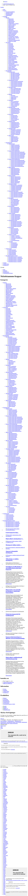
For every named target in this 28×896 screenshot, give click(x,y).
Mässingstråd (11, 27)
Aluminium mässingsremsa (16, 186)
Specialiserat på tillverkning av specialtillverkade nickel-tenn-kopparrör (14, 568)
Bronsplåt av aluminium (16, 129)
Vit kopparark (14, 242)
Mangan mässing (11, 175)
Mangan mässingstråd (15, 181)
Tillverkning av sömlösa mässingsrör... (12, 559)
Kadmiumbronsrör (14, 127)
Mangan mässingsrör (15, 182)
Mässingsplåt (11, 20)
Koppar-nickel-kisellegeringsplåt (17, 160)
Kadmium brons (11, 121)
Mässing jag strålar (12, 41)
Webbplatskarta (11, 721)
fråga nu (2, 718)
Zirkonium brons (11, 107)
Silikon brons (11, 135)
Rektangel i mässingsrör (13, 31)
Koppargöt (10, 43)
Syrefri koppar (9, 248)
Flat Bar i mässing (12, 24)
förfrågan (8, 583)
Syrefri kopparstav (12, 252)
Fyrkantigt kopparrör (12, 55)
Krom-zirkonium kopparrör (16, 196)
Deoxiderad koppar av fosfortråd (15, 260)
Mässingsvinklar (11, 35)
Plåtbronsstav (13, 97)
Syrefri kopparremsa (12, 251)
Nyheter (4, 262)
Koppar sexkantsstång (12, 62)
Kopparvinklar (11, 60)
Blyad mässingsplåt (15, 207)
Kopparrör (10, 54)
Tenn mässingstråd (15, 203)
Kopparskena (11, 48)
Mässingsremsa (11, 21)
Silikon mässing (11, 167)
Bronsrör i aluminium (15, 134)
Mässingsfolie (11, 22)
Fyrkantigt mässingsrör (13, 30)
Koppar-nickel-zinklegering (14, 150)
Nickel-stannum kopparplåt (16, 84)
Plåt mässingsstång (15, 202)
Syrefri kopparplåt (12, 249)
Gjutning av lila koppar (15, 236)
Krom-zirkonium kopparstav (17, 194)
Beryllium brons (11, 71)
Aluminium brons (12, 128)
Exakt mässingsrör (12, 34)
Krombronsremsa (14, 116)
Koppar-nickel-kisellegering (14, 159)
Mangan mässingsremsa (16, 178)
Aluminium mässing (12, 183)
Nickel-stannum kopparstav (16, 82)
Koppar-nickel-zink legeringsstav (18, 155)
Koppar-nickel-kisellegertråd (17, 165)
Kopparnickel (3, 722)
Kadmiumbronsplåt (15, 122)
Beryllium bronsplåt (15, 73)
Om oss (4, 10)
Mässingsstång (11, 26)
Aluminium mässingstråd (16, 188)
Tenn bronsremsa (14, 96)
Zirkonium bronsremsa (15, 109)
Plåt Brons (13, 95)
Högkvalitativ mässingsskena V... (14, 538)
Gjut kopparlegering (15, 240)
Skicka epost (3, 725)
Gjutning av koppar (12, 234)
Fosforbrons (10, 100)
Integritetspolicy (18, 721)
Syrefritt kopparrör (12, 254)
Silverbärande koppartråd (16, 223)
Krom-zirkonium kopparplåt (16, 192)
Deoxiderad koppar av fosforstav (15, 259)
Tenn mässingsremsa (15, 200)
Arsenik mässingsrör (15, 219)
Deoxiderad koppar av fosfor (12, 255)
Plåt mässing (10, 198)
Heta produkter (4, 721)
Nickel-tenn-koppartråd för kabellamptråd (13, 614)
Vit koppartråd (14, 246)
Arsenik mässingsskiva (15, 214)
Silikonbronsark (14, 136)
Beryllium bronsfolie (15, 75)
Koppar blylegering (13, 723)
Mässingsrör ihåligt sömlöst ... (14, 545)
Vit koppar (10, 241)
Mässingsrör (10, 29)
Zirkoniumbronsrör (15, 113)
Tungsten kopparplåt (15, 145)
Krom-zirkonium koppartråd (17, 195)
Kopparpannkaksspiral (13, 69)
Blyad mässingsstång (15, 209)
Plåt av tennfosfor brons (16, 88)
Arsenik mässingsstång (15, 218)
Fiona (2, 728)
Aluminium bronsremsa (16, 130)
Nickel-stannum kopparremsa (17, 81)
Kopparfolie (10, 47)
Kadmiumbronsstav (15, 124)
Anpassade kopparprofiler (13, 64)
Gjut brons (13, 239)
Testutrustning (9, 15)
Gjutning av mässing (15, 235)
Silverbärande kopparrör (16, 226)
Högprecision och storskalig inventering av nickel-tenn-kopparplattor (13, 591)
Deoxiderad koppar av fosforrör (14, 261)
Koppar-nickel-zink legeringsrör (17, 157)
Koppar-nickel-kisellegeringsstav (17, 163)
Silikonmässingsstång (15, 172)
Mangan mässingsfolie (15, 179)
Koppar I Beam (11, 67)
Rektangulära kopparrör (13, 56)
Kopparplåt (10, 44)
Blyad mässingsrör (15, 212)
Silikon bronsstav (14, 139)
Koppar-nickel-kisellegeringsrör (17, 166)
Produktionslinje (9, 14)
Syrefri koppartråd (12, 66)
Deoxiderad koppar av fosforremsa (15, 258)
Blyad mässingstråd (15, 211)
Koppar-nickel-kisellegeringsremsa (18, 161)
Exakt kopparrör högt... (12, 532)
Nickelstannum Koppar (13, 80)
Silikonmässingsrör (15, 173)
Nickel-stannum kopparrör (16, 86)
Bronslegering (9, 70)
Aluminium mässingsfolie (16, 187)
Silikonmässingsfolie (15, 170)
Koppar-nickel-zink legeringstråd (17, 156)
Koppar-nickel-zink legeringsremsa (18, 153)
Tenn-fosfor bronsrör (15, 93)
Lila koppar (8, 42)
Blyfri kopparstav (14, 231)
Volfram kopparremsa (15, 146)
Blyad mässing (11, 206)
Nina (2, 726)
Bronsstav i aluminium (15, 132)
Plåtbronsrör (13, 99)
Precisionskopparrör (12, 59)
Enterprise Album (9, 13)
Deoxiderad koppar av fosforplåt (15, 256)
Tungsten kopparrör (15, 149)
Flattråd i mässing (12, 28)
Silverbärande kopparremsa (16, 222)
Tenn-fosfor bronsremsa (16, 89)
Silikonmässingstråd (15, 174)
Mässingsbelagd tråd (5, 723)
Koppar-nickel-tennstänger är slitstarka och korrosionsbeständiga (15, 637)
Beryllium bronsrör (15, 79)
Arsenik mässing (11, 213)
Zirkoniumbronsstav (15, 110)
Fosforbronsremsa (14, 102)
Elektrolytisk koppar (12, 68)
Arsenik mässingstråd (15, 216)
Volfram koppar (11, 143)
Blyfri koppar (11, 227)
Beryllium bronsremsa (15, 74)
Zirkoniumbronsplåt (15, 108)
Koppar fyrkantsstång (12, 61)
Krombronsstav (14, 117)
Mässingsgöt (10, 18)
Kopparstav (10, 50)
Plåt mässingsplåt (14, 199)
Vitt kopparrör (14, 247)
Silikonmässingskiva (15, 168)
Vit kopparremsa (14, 244)
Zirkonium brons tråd (15, 112)
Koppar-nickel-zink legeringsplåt (17, 152)
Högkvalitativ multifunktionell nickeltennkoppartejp (14, 658)
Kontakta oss (5, 265)
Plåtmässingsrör (14, 205)
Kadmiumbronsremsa (15, 123)
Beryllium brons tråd (15, 77)
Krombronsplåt (14, 115)
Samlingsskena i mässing (13, 23)
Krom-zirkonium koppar (13, 190)
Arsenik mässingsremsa (16, 215)
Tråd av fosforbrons (15, 104)
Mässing (7, 17)
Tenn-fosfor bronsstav (15, 90)
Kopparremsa (11, 46)
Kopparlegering (9, 142)
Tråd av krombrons (15, 119)
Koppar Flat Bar (11, 49)
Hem (4, 9)
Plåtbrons (10, 94)
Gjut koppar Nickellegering (16, 238)
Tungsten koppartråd (15, 148)
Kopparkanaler (11, 63)
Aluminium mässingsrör (16, 189)
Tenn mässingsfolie (15, 201)
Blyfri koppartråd (14, 232)
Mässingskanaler (11, 38)
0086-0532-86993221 (7, 683)
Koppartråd (10, 51)
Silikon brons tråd (14, 140)
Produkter (5, 16)
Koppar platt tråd (11, 53)
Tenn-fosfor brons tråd (15, 92)
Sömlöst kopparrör (12, 57)
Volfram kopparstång (15, 147)
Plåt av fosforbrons (15, 101)
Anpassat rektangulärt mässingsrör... (12, 552)
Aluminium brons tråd (15, 133)
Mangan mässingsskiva (15, 176)
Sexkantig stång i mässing (13, 37)
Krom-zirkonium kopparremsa (17, 193)
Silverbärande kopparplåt (16, 221)
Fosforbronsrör (14, 106)
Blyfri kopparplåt (14, 228)
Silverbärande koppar (12, 220)
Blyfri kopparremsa (15, 229)
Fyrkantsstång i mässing (13, 36)
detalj (11, 583)
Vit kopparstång (14, 245)
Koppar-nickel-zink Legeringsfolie (18, 154)
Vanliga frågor (6, 264)
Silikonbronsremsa (15, 137)
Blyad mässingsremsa (15, 208)
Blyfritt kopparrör (14, 233)
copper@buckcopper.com (8, 3)
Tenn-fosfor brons (12, 87)
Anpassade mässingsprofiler (14, 40)
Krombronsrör (14, 120)
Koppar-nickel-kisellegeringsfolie (18, 162)
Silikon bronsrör (14, 141)
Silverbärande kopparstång (16, 225)
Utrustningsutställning (10, 11)
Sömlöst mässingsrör (12, 33)
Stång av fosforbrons (15, 103)
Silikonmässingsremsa (15, 169)
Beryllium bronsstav (15, 76)
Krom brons (10, 114)
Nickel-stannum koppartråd (16, 83)
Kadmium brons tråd (15, 126)
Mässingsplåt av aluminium (16, 185)
